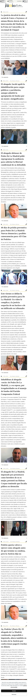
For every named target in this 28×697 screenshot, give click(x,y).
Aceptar (14, 690)
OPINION (19, 1)
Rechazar (14, 694)
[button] (14, 77)
